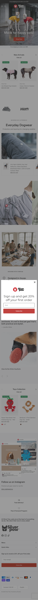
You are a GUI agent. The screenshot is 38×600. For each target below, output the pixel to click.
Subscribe (19, 311)
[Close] (34, 282)
